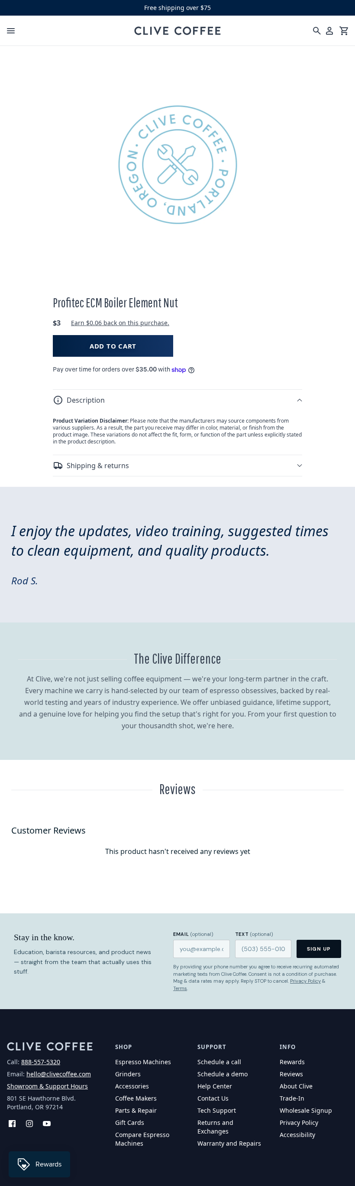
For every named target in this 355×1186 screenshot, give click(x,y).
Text (254, 934)
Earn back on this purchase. (120, 323)
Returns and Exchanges (215, 1126)
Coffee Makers (136, 1098)
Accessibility (297, 1135)
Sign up (319, 948)
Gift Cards (129, 1122)
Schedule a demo (222, 1074)
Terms (180, 988)
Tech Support (216, 1110)
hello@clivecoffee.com (58, 1074)
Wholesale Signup (306, 1110)
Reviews (291, 1074)
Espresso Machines (143, 1062)
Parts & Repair (136, 1110)
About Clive (296, 1086)
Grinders (128, 1074)
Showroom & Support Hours (47, 1086)
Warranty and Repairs (229, 1143)
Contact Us (213, 1098)
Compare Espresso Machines (142, 1139)
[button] (177, 400)
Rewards (292, 1062)
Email (193, 934)
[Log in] (329, 30)
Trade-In (292, 1098)
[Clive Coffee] (177, 31)
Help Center (214, 1086)
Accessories (132, 1086)
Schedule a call (219, 1062)
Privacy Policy (305, 981)
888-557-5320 (40, 1062)
